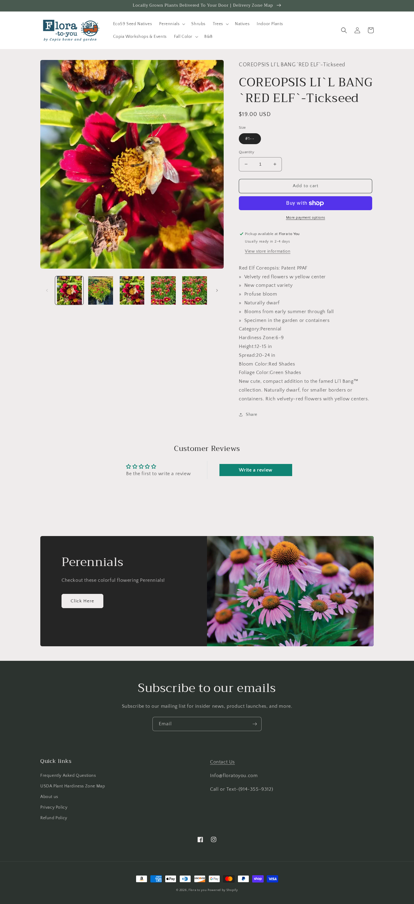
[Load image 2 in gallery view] (100, 290)
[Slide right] (217, 290)
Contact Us (222, 762)
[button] (171, 24)
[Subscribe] (254, 724)
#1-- (250, 138)
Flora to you (197, 890)
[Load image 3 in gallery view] (132, 290)
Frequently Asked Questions (68, 775)
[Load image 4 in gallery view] (163, 290)
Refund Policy (53, 818)
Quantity (246, 152)
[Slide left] (47, 290)
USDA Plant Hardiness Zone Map (72, 786)
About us (49, 796)
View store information (267, 251)
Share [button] (251, 414)
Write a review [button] (255, 470)
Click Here (82, 601)
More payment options (305, 218)
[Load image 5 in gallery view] (195, 290)
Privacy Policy (53, 807)
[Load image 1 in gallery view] (69, 290)
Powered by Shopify (223, 890)
